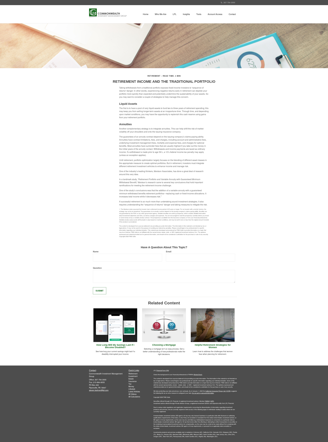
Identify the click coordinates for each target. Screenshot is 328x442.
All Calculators (134, 396)
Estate (131, 378)
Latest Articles (134, 391)
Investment (133, 376)
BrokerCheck (198, 374)
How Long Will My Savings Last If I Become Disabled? (115, 346)
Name (96, 251)
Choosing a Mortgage (164, 345)
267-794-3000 (229, 2)
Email (168, 251)
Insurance (133, 381)
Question (97, 268)
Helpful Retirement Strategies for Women (213, 346)
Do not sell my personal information (203, 393)
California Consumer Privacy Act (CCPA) (218, 391)
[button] (161, 14)
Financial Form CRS (162, 370)
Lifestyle (132, 389)
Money (131, 386)
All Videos (132, 394)
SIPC (212, 401)
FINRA (207, 401)
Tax (130, 384)
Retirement (133, 373)
